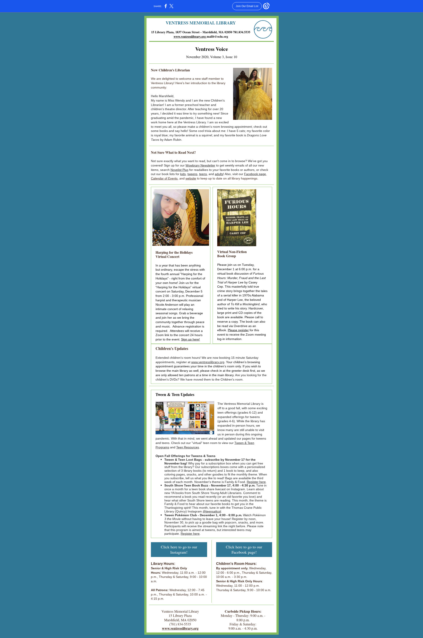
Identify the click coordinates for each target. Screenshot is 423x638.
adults (219, 174)
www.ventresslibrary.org (190, 36)
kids (183, 174)
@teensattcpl (212, 511)
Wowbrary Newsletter (200, 165)
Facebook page (255, 174)
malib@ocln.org (217, 36)
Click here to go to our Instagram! (179, 549)
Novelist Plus (179, 170)
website (191, 178)
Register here (256, 482)
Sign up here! (190, 339)
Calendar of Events (164, 178)
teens (203, 174)
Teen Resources (187, 447)
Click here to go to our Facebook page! (244, 549)
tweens (192, 174)
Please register (238, 330)
